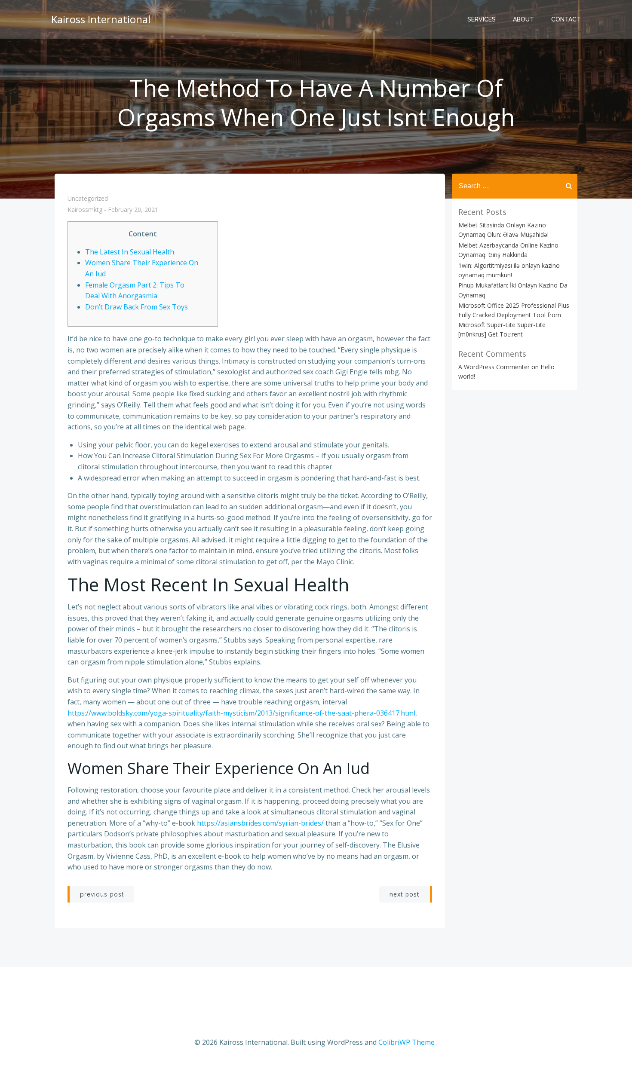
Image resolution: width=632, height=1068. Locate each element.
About (523, 19)
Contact (566, 19)
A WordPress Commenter (494, 367)
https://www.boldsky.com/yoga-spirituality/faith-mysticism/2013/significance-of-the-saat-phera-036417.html (241, 713)
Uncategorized (87, 198)
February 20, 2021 (133, 210)
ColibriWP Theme (406, 1042)
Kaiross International (100, 19)
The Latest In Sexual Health (129, 252)
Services (481, 19)
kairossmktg (84, 210)
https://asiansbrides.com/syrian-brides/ (260, 823)
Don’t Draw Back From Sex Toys (136, 307)
